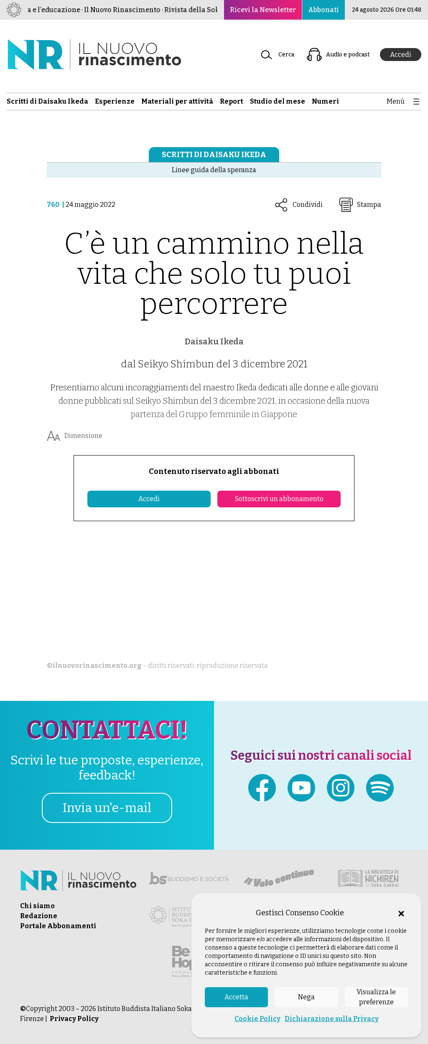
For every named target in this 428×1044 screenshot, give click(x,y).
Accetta (236, 997)
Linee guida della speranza (214, 170)
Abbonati (323, 10)
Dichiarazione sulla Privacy (332, 1019)
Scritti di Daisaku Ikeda (214, 154)
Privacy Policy (74, 1019)
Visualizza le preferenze (376, 997)
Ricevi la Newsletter (263, 10)
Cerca (286, 54)
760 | (56, 205)
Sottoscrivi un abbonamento (279, 499)
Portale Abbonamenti (58, 926)
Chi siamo (37, 906)
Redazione (38, 916)
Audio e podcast (348, 54)
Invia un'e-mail (107, 807)
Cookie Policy (257, 1019)
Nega (306, 997)
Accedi (400, 55)
